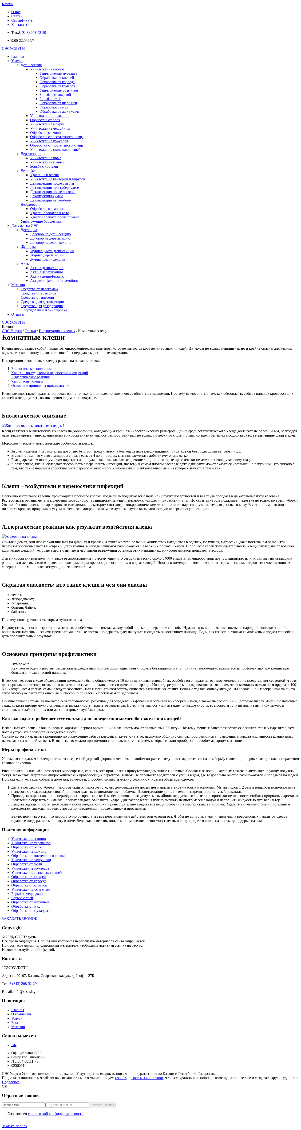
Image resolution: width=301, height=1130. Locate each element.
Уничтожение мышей (47, 162)
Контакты (19, 25)
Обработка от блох (45, 120)
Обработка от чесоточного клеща (56, 137)
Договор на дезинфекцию (50, 242)
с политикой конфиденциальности (55, 1114)
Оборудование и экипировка (44, 310)
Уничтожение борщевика (41, 221)
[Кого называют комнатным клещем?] (150, 426)
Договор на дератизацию (50, 238)
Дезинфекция (31, 171)
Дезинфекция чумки (46, 196)
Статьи (17, 16)
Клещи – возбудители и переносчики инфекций (49, 373)
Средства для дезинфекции (42, 302)
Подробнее (11, 1082)
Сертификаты (22, 20)
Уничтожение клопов (47, 69)
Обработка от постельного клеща (56, 145)
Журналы (28, 247)
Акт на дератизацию (46, 272)
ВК (13, 1045)
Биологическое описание (31, 369)
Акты (25, 264)
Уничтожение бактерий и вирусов (57, 179)
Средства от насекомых (39, 289)
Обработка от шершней (58, 103)
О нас (15, 12)
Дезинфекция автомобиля (50, 200)
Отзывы (17, 314)
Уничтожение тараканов (49, 116)
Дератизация (31, 154)
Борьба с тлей (50, 99)
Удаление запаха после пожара (54, 217)
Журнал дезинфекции (47, 259)
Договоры (29, 230)
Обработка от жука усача (59, 111)
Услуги (17, 61)
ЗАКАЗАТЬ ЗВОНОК (19, 919)
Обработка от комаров (57, 86)
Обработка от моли (45, 133)
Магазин (18, 285)
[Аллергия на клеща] (150, 536)
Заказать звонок (14, 1126)
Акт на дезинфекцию (47, 276)
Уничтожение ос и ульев (59, 90)
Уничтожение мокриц (47, 124)
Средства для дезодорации (42, 306)
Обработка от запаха (46, 209)
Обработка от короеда (57, 82)
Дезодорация (31, 204)
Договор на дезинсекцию (50, 234)
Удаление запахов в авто (49, 213)
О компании (21, 1014)
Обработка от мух (54, 107)
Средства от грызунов (38, 293)
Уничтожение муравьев (58, 73)
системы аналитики (147, 1078)
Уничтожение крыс (45, 158)
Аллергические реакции (30, 377)
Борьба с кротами (44, 166)
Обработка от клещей (57, 78)
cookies (121, 1078)
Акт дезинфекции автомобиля (54, 280)
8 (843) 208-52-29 (32, 33)
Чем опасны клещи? (27, 381)
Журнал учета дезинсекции (52, 251)
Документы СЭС (25, 226)
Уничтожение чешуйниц (50, 128)
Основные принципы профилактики (41, 385)
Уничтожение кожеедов (49, 141)
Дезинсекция (31, 65)
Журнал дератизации (47, 255)
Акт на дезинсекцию (46, 268)
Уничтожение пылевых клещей (55, 149)
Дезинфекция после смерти (52, 183)
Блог (15, 1023)
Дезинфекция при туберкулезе (54, 188)
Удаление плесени (44, 175)
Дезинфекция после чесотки (52, 192)
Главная (17, 56)
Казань (7, 4)
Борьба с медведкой (55, 95)
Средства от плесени (37, 297)
